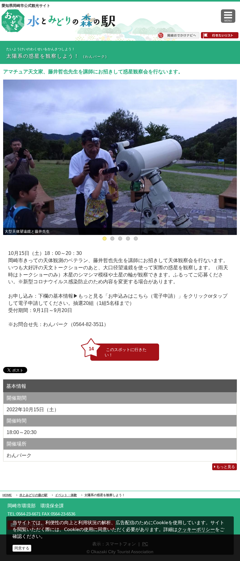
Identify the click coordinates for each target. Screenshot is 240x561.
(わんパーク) (95, 56)
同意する (21, 548)
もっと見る (225, 467)
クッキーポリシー (196, 529)
